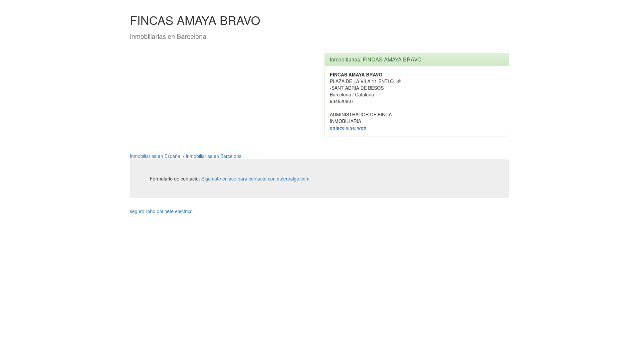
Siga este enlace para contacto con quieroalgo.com (255, 178)
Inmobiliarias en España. (156, 156)
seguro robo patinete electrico (161, 211)
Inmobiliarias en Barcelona (214, 156)
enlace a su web (348, 127)
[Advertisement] (222, 99)
